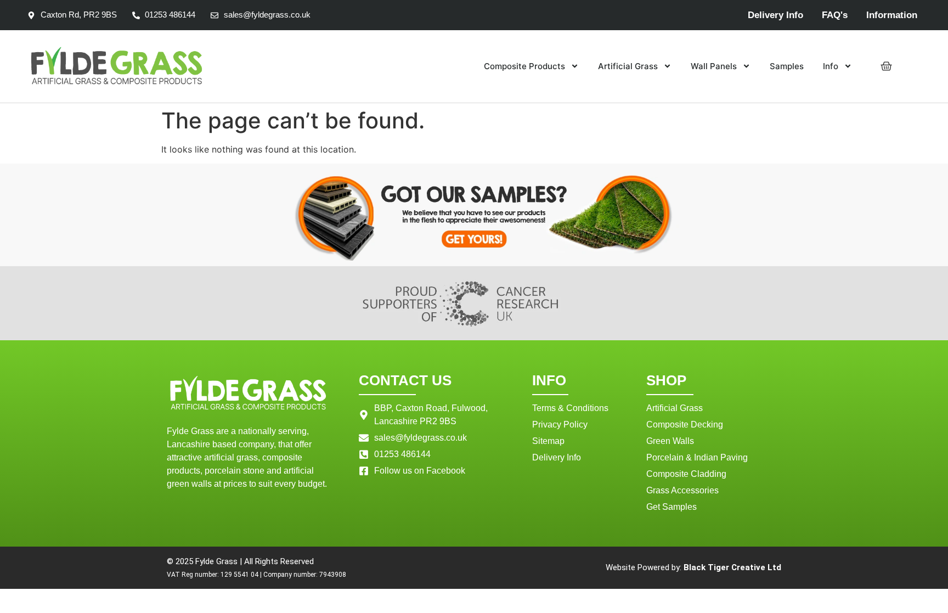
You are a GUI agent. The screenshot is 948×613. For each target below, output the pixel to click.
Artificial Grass (628, 66)
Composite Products (524, 66)
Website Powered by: (693, 567)
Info (830, 66)
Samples (787, 66)
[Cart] (886, 66)
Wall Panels (714, 66)
